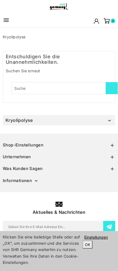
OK (87, 244)
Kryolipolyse (19, 120)
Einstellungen (96, 237)
